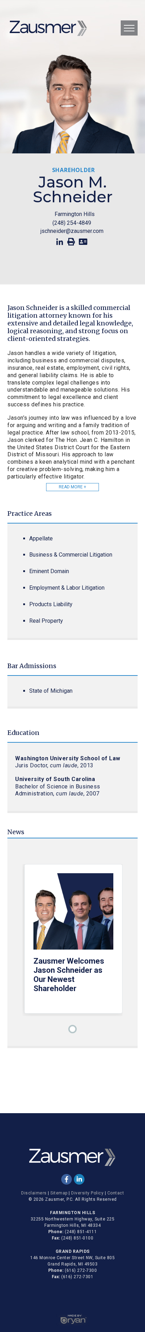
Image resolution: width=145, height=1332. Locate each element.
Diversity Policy (87, 1193)
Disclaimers (34, 1193)
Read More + (72, 486)
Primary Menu (129, 28)
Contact (115, 1193)
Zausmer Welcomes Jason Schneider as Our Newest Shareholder (68, 975)
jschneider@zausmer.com (71, 231)
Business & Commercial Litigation (70, 554)
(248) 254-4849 (71, 223)
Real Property (46, 620)
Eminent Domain (49, 571)
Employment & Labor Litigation (67, 587)
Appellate (41, 538)
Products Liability (50, 604)
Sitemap (59, 1193)
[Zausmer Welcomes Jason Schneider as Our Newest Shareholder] (73, 915)
